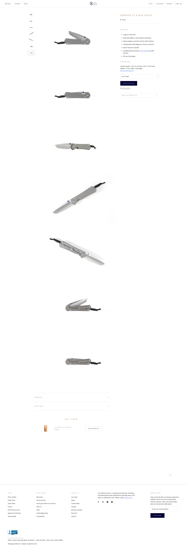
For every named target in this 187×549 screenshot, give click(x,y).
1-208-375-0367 (40, 540)
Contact (73, 516)
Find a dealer (12, 497)
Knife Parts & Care (14, 510)
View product (93, 428)
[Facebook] (98, 502)
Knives (10, 507)
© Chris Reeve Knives (16, 538)
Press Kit (74, 513)
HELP (26, 4)
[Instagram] (103, 502)
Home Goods (12, 516)
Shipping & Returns (14, 544)
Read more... (129, 498)
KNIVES (8, 4)
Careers (73, 507)
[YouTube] (107, 502)
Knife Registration (42, 513)
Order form (11, 500)
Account (160, 4)
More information (129, 95)
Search (169, 4)
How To (39, 507)
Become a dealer (76, 510)
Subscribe (157, 515)
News (73, 500)
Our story (74, 497)
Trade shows (75, 503)
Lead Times (39, 406)
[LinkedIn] (112, 502)
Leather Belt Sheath (63, 427)
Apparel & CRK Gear (14, 513)
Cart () (178, 4)
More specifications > (127, 71)
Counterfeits (41, 516)
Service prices (41, 500)
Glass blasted (144, 51)
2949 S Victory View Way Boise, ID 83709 (21, 540)
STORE (17, 4)
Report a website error (29, 544)
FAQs (38, 510)
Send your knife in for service (46, 503)
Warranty (38, 397)
